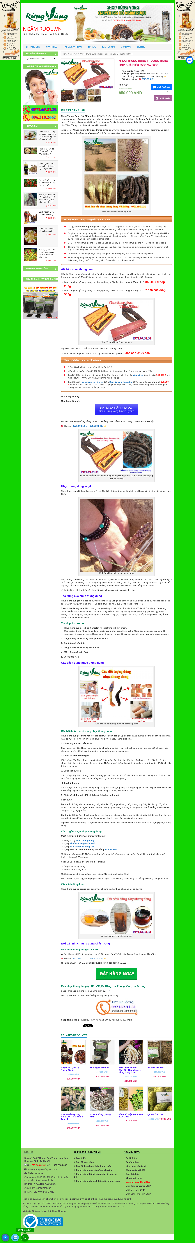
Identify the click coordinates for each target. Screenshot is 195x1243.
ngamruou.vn (77, 1199)
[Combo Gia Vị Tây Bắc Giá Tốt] (40, 302)
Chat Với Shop (163, 87)
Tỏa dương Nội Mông (91, 382)
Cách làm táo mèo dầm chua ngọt (47, 229)
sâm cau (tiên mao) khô (82, 846)
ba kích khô (111, 849)
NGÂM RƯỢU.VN (42, 28)
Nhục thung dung (85, 840)
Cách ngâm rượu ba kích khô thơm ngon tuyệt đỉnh (47, 166)
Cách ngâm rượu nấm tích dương (46, 213)
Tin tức (92, 47)
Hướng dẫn (32, 126)
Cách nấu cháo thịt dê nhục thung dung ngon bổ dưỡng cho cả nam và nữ (47, 135)
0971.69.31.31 (148, 79)
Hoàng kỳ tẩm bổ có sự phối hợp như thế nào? (46, 151)
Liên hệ (141, 47)
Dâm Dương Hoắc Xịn (120, 382)
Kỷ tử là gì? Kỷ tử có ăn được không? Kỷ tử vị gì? (47, 182)
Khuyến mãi (108, 47)
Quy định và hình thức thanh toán (94, 1166)
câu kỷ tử (138, 375)
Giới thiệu (51, 47)
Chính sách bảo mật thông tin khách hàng (98, 1181)
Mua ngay (164, 98)
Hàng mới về (74, 54)
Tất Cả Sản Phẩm (72, 47)
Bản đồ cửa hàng (85, 1162)
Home (65, 54)
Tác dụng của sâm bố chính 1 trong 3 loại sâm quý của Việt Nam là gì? (47, 198)
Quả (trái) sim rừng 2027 (138, 1186)
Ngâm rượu (34, 1173)
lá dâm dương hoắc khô (82, 843)
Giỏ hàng (126, 47)
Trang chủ (34, 47)
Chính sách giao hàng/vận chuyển (94, 1170)
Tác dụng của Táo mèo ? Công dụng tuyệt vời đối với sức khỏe (47, 253)
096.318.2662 (96, 426)
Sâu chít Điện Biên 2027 (138, 1182)
